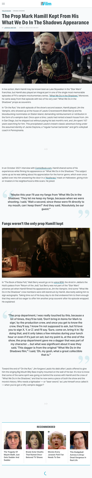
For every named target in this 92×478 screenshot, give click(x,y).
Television (6, 11)
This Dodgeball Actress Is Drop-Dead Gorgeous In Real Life (78, 456)
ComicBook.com (43, 168)
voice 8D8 (59, 282)
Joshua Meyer (10, 28)
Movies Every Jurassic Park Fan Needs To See (56, 455)
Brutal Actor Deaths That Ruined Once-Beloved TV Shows (34, 455)
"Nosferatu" (50, 177)
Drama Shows (19, 11)
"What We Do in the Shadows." (63, 95)
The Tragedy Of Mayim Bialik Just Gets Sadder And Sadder (12, 456)
